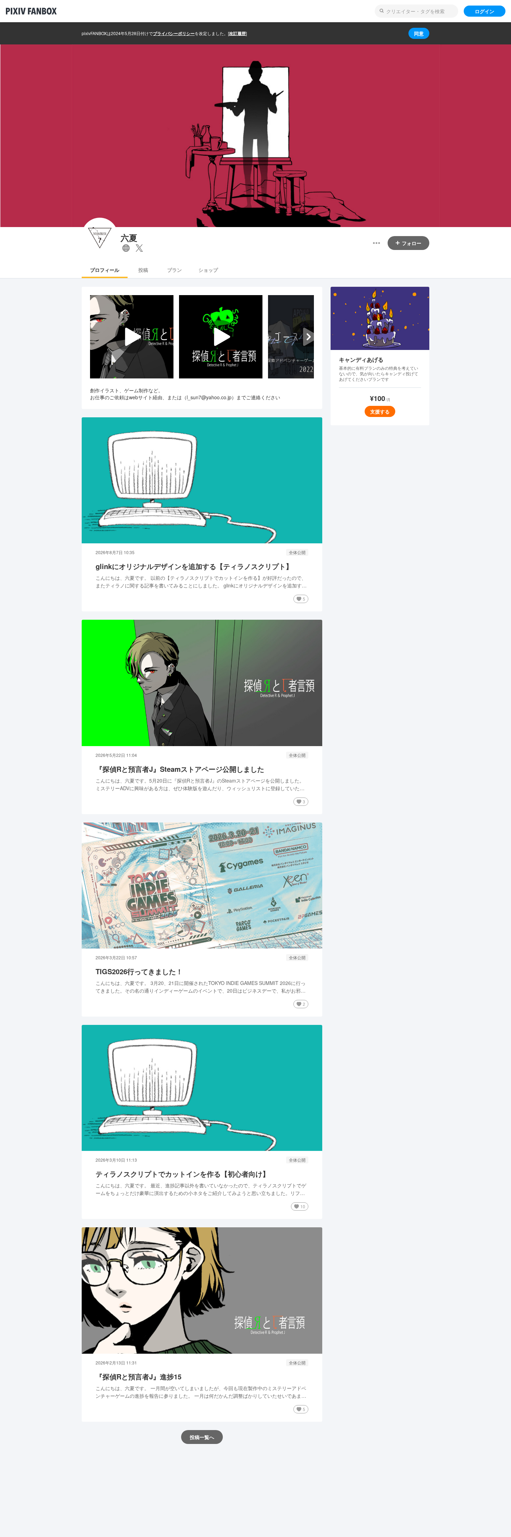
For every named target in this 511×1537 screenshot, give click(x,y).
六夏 (129, 238)
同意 (419, 33)
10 (302, 1206)
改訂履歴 (237, 33)
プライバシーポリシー (174, 33)
